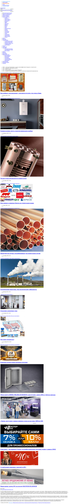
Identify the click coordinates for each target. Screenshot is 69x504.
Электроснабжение (8, 59)
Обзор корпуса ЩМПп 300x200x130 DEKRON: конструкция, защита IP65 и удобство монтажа (27, 395)
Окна (6, 27)
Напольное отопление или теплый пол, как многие (9, 344)
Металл (6, 25)
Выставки (4, 39)
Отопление (7, 57)
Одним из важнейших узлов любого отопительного (10, 258)
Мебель (6, 24)
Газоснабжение (7, 58)
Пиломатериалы (8, 28)
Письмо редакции (6, 5)
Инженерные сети (6, 54)
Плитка (6, 29)
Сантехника (7, 31)
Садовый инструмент (9, 48)
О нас (4, 4)
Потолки (6, 30)
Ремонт (4, 45)
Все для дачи (7, 50)
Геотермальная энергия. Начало (6, 294)
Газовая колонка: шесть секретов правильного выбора (16, 131)
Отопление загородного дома (8, 311)
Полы (6, 26)
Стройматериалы (8, 43)
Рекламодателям (6, 3)
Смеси (6, 33)
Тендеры (4, 63)
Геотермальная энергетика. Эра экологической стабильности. (18, 289)
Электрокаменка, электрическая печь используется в (10, 98)
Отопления (7, 32)
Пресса (4, 38)
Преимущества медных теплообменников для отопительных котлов (20, 253)
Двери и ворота (7, 19)
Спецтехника (7, 35)
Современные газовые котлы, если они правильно (9, 183)
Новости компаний (6, 14)
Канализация (7, 56)
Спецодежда (7, 34)
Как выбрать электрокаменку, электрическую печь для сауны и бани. (20, 93)
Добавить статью (6, 6)
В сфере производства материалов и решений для (9, 208)
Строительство (5, 40)
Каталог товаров (6, 15)
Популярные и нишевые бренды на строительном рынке (17, 203)
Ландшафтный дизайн (9, 49)
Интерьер (4, 52)
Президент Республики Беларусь (44, 502)
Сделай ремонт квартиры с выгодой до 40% (13, 467)
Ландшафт (7, 23)
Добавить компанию (6, 1)
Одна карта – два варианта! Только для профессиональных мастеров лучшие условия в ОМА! (28, 449)
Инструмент (7, 20)
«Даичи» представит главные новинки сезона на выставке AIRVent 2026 (21, 421)
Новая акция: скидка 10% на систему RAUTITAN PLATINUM (18, 486)
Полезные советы (6, 62)
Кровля (6, 21)
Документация (5, 61)
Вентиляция (7, 18)
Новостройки (5, 2)
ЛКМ (6, 22)
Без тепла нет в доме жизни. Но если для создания (9, 315)
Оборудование (7, 36)
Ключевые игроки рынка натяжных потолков (13, 362)
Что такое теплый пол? (7, 339)
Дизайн (6, 17)
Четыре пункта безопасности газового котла (13, 178)
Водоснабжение (8, 55)
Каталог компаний (6, 16)
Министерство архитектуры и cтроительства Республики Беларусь (25, 502)
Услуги (6, 37)
